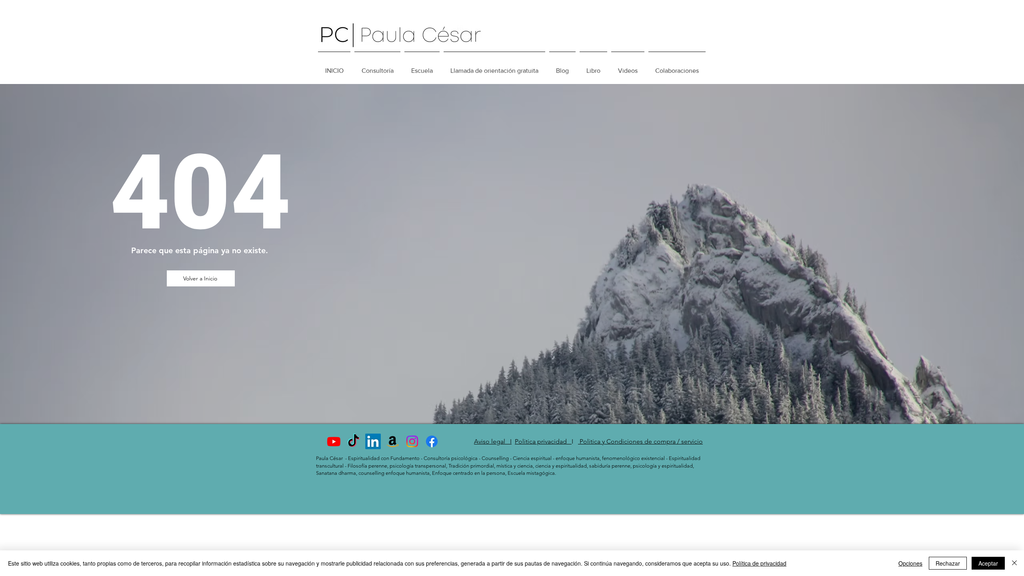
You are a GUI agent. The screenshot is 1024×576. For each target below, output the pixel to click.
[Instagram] (412, 441)
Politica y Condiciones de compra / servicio (640, 441)
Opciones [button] (910, 563)
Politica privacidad (543, 441)
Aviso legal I (493, 441)
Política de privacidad (759, 563)
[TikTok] (353, 441)
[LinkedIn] (373, 441)
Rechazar (948, 563)
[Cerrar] (1014, 563)
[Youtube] (334, 441)
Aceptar (988, 563)
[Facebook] (432, 441)
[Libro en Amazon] (392, 441)
